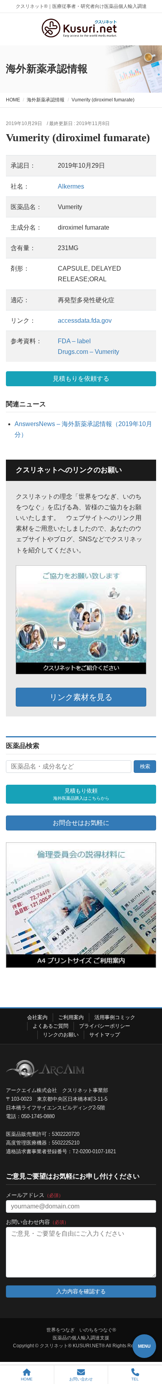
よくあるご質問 (50, 1026)
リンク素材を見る (81, 697)
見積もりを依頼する (81, 378)
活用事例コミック (114, 1017)
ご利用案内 (71, 1017)
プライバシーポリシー (104, 1026)
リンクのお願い (61, 1035)
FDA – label (74, 341)
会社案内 (37, 1017)
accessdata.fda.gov (85, 320)
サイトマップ (104, 1035)
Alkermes (71, 186)
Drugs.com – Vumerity (88, 351)
